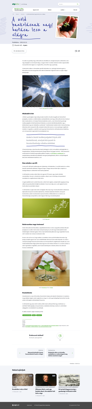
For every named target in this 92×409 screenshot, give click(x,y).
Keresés (77, 4)
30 (54, 375)
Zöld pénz (23, 14)
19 (79, 51)
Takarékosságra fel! (19, 9)
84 (77, 375)
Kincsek (75, 9)
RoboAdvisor (44, 287)
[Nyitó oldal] (13, 14)
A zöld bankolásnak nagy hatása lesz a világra (35, 14)
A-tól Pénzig (24, 4)
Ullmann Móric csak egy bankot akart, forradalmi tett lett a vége (45, 391)
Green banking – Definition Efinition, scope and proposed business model (38, 326)
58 (31, 375)
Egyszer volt (36, 9)
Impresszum (29, 405)
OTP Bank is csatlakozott (57, 153)
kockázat (39, 315)
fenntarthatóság (27, 315)
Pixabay (51, 108)
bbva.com (47, 219)
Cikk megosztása (19, 51)
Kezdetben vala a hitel (19, 389)
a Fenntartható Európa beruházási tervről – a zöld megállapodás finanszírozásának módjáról (42, 325)
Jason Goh (44, 108)
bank (34, 315)
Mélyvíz (49, 9)
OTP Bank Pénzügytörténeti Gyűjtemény (42, 405)
